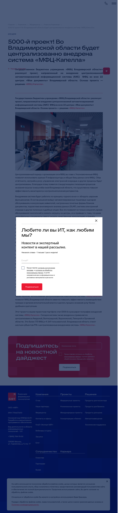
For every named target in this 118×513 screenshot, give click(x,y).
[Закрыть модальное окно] (96, 220)
